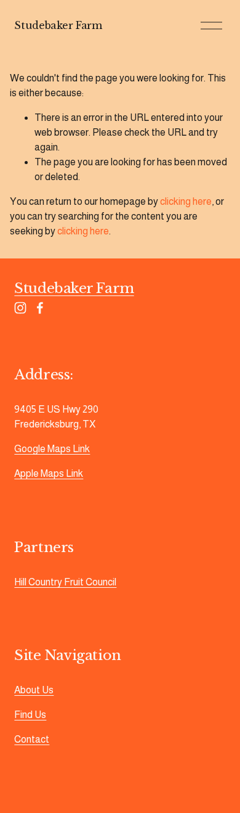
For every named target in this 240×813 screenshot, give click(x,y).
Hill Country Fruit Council (65, 582)
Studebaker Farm (58, 25)
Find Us (30, 714)
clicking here (186, 201)
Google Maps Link (52, 449)
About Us (34, 690)
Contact (31, 739)
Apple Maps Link (48, 473)
